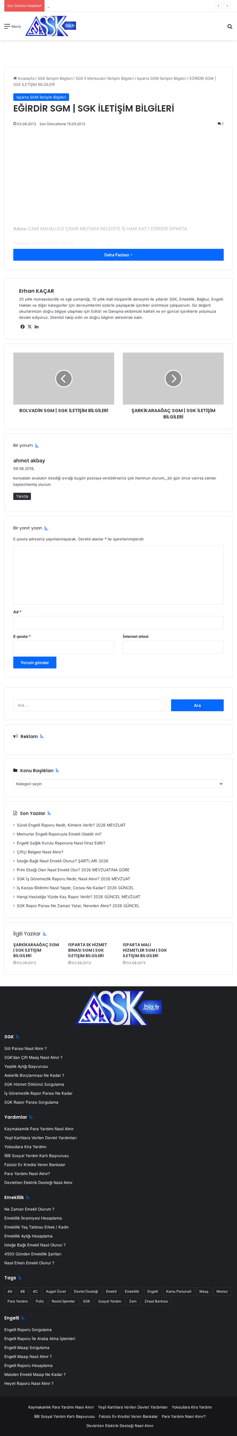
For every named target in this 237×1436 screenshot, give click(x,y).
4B (22, 1291)
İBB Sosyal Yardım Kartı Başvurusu (36, 1155)
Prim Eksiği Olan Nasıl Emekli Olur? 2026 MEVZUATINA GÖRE (73, 870)
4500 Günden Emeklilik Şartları (32, 1254)
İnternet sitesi (136, 636)
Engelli (152, 1291)
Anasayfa (25, 78)
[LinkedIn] (36, 326)
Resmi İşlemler (63, 1301)
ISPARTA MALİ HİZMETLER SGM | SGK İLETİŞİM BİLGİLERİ (145, 950)
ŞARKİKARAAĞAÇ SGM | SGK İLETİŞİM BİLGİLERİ (36, 950)
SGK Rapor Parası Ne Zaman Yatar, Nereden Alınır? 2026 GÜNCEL (78, 905)
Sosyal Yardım (109, 1301)
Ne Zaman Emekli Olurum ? (29, 1209)
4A (10, 1291)
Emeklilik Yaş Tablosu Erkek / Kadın (36, 1227)
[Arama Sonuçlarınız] (230, 28)
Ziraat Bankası (156, 1301)
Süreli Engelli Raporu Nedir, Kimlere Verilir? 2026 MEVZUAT (71, 825)
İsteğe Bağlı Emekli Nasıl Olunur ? (35, 1245)
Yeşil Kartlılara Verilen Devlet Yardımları (40, 1137)
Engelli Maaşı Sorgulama (26, 1347)
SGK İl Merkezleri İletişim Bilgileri (105, 78)
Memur (222, 1291)
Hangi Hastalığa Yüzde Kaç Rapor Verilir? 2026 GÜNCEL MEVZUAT (78, 896)
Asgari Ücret (56, 1291)
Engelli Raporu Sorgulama (28, 1329)
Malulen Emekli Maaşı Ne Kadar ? (35, 1374)
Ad (17, 611)
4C (35, 1291)
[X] (29, 326)
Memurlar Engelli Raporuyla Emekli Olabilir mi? (59, 834)
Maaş (203, 1291)
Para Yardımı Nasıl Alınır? (27, 1173)
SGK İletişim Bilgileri (55, 78)
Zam (132, 1301)
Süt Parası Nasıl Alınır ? (25, 1048)
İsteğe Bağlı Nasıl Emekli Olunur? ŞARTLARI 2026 (62, 861)
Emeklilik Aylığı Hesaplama (28, 1236)
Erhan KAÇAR (36, 290)
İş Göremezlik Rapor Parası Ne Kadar (38, 1093)
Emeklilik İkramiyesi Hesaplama (33, 1218)
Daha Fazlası (117, 254)
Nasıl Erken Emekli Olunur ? (29, 1263)
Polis (40, 1301)
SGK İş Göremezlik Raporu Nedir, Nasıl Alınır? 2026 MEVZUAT (73, 879)
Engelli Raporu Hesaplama (28, 1365)
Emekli (111, 1291)
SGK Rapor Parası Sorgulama (31, 1102)
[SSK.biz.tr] (50, 26)
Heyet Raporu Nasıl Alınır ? (28, 1383)
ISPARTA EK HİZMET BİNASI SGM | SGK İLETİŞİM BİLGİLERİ (87, 950)
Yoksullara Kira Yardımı (25, 1146)
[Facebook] (22, 326)
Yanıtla (22, 496)
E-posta (22, 636)
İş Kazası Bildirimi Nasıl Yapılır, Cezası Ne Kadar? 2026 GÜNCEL (75, 887)
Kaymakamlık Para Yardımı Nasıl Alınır (39, 1128)
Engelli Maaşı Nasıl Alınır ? (28, 1356)
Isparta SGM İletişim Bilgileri (161, 78)
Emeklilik (132, 1291)
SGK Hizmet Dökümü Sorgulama (34, 1084)
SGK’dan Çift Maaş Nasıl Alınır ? (33, 1057)
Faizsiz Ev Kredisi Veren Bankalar (34, 1164)
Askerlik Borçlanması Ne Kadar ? (34, 1075)
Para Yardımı (18, 1301)
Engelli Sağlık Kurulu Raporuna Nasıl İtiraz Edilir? (61, 843)
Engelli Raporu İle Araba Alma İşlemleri (39, 1338)
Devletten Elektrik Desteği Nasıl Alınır (38, 1182)
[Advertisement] (118, 182)
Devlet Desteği (86, 1291)
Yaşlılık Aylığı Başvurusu (26, 1066)
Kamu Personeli (178, 1291)
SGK (86, 1301)
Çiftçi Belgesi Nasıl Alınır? (40, 852)
